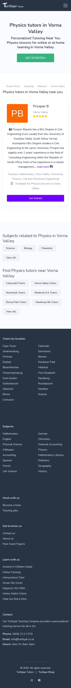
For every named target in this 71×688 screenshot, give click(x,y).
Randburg (44, 378)
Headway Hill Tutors (47, 302)
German (42, 434)
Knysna (42, 394)
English (7, 439)
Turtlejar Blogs (46, 672)
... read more (42, 167)
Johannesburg (11, 351)
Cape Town (9, 346)
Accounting (9, 455)
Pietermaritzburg (13, 373)
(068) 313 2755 (22, 634)
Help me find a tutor (15, 599)
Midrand (42, 86)
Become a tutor (12, 505)
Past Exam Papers (14, 544)
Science (10, 248)
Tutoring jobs (10, 510)
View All (11, 257)
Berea (6, 394)
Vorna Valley (58, 86)
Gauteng (29, 86)
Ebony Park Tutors (16, 302)
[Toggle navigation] (64, 5)
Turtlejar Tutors (25, 672)
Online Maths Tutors (15, 593)
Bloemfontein (11, 367)
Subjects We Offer (14, 588)
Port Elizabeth (46, 373)
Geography (44, 466)
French (7, 466)
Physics (42, 450)
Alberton (8, 389)
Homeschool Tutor (14, 577)
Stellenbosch (10, 383)
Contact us (9, 533)
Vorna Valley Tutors (45, 283)
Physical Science (12, 444)
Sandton (43, 389)
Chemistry (47, 248)
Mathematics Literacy (51, 455)
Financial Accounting (50, 444)
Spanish (7, 460)
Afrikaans (8, 450)
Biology (28, 248)
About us (8, 539)
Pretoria (7, 357)
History (42, 471)
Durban (7, 362)
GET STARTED (35, 58)
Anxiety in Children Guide (17, 567)
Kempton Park (46, 362)
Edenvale (43, 346)
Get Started (35, 198)
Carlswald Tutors (15, 283)
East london (10, 378)
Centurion (8, 400)
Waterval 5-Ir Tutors (45, 292)
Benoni (42, 357)
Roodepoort (45, 383)
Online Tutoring (12, 572)
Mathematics (10, 434)
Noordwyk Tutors (15, 292)
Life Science (10, 471)
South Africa (13, 86)
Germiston (44, 351)
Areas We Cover (13, 583)
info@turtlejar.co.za (22, 639)
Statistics (43, 460)
